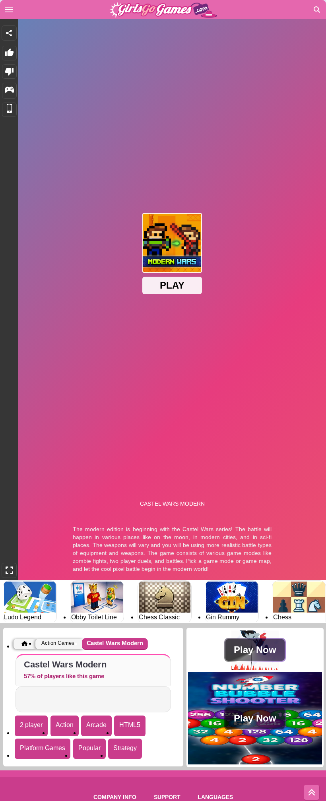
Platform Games (42, 748)
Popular (89, 748)
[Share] (9, 33)
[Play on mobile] (9, 110)
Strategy (125, 748)
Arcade (96, 724)
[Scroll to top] (312, 793)
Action (65, 724)
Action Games (57, 643)
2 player (31, 724)
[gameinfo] (9, 91)
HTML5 (129, 724)
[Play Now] (255, 667)
